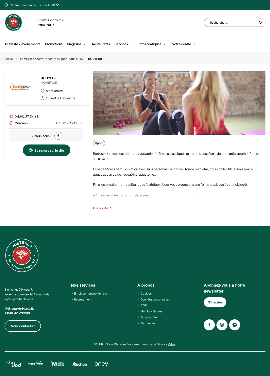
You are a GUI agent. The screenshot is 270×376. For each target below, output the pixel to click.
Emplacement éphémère (90, 293)
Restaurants (101, 44)
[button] (84, 44)
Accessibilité (149, 317)
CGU (144, 305)
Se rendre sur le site (49, 150)
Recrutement (83, 299)
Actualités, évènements (22, 44)
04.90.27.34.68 (27, 116)
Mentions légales (151, 311)
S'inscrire (215, 302)
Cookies (146, 293)
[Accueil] (13, 22)
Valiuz (171, 344)
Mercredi (47, 123)
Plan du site (148, 323)
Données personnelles (155, 299)
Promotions (53, 44)
